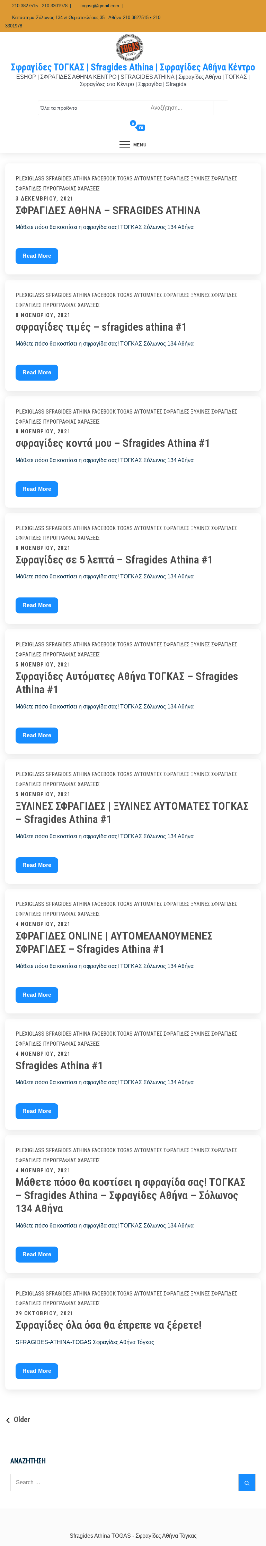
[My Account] (123, 128)
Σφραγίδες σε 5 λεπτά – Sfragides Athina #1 (114, 559)
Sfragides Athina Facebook (81, 178)
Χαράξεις (89, 188)
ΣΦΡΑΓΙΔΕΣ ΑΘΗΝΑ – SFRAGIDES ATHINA (108, 210)
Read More (38, 258)
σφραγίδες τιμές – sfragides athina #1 (101, 326)
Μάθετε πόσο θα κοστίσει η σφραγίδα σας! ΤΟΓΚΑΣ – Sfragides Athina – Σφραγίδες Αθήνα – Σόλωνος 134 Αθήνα (131, 1195)
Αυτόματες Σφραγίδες (161, 178)
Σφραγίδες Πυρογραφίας (46, 188)
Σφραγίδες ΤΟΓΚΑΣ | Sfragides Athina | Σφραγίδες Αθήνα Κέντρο (133, 67)
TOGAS (125, 178)
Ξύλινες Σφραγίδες (214, 178)
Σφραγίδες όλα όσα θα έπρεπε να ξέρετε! (109, 1325)
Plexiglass (30, 178)
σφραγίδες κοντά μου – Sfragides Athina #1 (113, 443)
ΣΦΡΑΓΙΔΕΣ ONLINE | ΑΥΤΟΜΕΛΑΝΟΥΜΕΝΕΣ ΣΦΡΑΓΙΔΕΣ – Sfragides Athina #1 (114, 942)
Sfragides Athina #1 (59, 1065)
